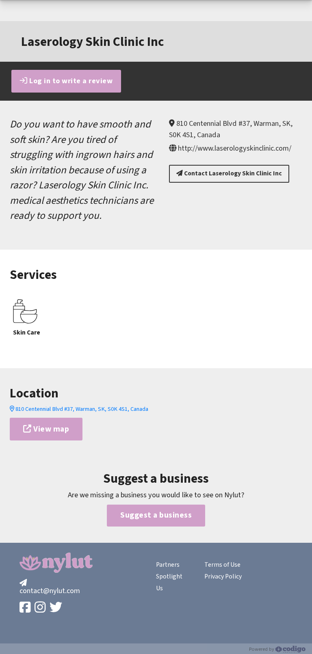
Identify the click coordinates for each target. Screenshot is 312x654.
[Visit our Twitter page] (57, 608)
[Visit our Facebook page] (26, 608)
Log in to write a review (70, 81)
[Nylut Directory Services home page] (56, 563)
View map (50, 429)
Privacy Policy (223, 576)
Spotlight (169, 576)
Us (159, 588)
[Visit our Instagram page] (41, 608)
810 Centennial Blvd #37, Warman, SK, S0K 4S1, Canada (81, 409)
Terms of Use (222, 564)
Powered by (262, 649)
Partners (168, 564)
